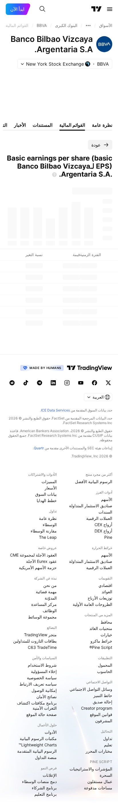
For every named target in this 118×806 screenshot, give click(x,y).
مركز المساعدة (44, 604)
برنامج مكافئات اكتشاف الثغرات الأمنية (37, 705)
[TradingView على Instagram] (67, 383)
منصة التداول (46, 757)
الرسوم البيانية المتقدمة (37, 751)
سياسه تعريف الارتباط (38, 684)
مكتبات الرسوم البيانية (38, 738)
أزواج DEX (103, 530)
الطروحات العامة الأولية (92, 604)
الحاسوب (104, 671)
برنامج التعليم (45, 794)
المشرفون (103, 720)
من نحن (50, 585)
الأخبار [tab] (20, 125)
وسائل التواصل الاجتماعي (91, 689)
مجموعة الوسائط (42, 616)
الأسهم (106, 499)
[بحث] (42, 9)
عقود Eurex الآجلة (41, 561)
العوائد (107, 591)
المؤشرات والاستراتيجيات (91, 768)
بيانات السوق (46, 494)
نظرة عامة (48, 518)
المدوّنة (51, 598)
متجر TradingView (40, 634)
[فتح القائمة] (109, 9)
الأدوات (51, 732)
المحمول (105, 665)
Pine (108, 537)
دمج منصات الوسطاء (39, 781)
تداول (107, 738)
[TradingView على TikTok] (26, 383)
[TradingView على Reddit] (12, 383)
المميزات (49, 481)
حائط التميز (102, 695)
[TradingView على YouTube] (81, 383)
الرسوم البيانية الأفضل (93, 481)
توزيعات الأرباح (100, 598)
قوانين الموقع (101, 714)
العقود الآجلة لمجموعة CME (33, 555)
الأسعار (51, 487)
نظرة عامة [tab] (102, 125)
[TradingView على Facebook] (95, 383)
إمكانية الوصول (44, 690)
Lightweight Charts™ (38, 744)
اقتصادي (105, 585)
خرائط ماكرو (101, 641)
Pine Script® (100, 647)
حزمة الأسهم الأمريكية (38, 567)
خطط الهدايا (47, 500)
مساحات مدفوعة (98, 787)
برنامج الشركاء (44, 787)
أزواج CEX (103, 524)
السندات (105, 512)
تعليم (108, 744)
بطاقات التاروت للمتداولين (35, 641)
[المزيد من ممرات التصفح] (88, 25)
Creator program (96, 708)
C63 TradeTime (42, 647)
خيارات (106, 634)
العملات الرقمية (99, 518)
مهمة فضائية (46, 591)
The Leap (48, 537)
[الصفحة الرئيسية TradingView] (96, 9)
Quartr (39, 448)
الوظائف (50, 610)
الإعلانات (50, 775)
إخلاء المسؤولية (44, 671)
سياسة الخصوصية (42, 677)
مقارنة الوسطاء (44, 530)
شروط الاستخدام (42, 665)
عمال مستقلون (99, 781)
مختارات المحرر (99, 751)
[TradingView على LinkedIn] (53, 383)
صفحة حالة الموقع (41, 714)
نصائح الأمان (46, 696)
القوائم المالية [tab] (72, 125)
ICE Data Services (55, 410)
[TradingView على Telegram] (40, 383)
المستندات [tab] (42, 125)
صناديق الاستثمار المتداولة (90, 505)
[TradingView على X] (108, 383)
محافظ (106, 622)
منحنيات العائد (100, 628)
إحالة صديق (102, 701)
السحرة (106, 775)
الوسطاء (50, 524)
